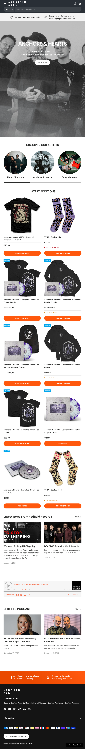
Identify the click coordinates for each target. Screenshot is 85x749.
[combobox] (42, 9)
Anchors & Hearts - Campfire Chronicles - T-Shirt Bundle (22, 300)
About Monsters (15, 177)
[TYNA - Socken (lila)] (62, 215)
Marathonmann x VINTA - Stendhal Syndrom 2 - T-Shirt (19, 238)
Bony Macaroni (69, 177)
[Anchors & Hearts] (42, 162)
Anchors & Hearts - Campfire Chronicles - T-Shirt (22, 431)
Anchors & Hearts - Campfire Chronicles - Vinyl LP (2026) (62, 431)
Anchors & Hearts (42, 177)
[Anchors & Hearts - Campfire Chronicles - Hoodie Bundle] (62, 278)
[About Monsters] (15, 162)
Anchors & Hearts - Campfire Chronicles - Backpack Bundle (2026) (22, 366)
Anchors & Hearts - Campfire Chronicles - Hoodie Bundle (62, 300)
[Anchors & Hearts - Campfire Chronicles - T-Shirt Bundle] (22, 278)
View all (78, 516)
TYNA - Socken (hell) (53, 490)
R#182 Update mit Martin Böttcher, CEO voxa (62, 640)
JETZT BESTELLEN (42, 62)
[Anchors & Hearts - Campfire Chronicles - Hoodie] (62, 343)
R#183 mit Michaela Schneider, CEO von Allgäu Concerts (20, 640)
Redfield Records (14, 743)
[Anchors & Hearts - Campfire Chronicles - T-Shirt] (22, 408)
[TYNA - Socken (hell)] (62, 468)
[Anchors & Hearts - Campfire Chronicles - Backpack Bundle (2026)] (22, 343)
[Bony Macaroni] (69, 162)
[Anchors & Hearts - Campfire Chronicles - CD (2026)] (22, 468)
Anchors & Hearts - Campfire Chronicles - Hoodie (62, 366)
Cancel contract (75, 745)
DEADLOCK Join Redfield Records (61, 546)
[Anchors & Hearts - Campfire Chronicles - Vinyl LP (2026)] (62, 408)
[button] (80, 3)
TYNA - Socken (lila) (52, 237)
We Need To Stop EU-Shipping (19, 546)
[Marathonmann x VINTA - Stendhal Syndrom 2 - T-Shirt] (22, 215)
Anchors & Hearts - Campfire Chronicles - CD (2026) (22, 491)
